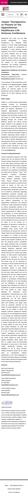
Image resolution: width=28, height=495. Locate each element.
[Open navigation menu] (2, 14)
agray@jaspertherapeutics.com (10, 375)
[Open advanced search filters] (21, 14)
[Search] (18, 14)
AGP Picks (4, 2)
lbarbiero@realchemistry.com (10, 395)
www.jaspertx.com (10, 150)
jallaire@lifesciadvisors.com (9, 385)
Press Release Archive (16, 485)
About (6, 485)
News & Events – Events (19, 84)
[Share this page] (26, 14)
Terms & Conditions (14, 492)
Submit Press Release (14, 489)
